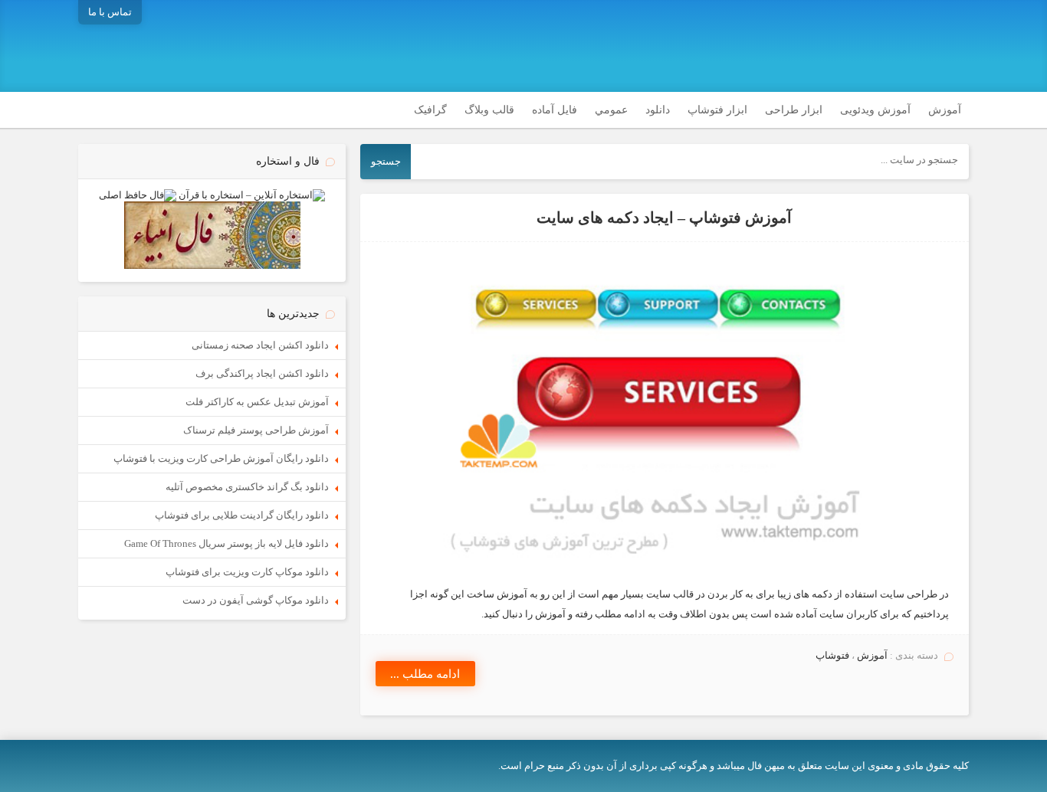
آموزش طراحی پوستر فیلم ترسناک (256, 430)
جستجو (386, 161)
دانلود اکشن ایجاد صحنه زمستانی (260, 345)
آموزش (944, 110)
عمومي (611, 110)
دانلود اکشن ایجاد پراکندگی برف (262, 373)
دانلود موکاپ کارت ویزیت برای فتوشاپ (247, 572)
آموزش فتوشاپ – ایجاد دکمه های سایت (664, 218)
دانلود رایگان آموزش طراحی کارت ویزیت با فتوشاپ (221, 458)
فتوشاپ (832, 655)
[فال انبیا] (212, 265)
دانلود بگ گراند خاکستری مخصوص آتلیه (247, 487)
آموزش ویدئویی (875, 110)
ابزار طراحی (793, 110)
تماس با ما (110, 12)
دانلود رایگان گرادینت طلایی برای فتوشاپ (242, 515)
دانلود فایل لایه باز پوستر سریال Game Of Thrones (226, 543)
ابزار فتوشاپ (717, 110)
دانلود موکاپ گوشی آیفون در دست (255, 600)
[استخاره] (252, 195)
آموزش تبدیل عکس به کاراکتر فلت (257, 401)
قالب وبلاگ (489, 110)
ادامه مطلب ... (425, 674)
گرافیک (430, 110)
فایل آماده (554, 110)
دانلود (657, 110)
